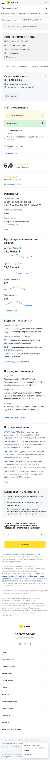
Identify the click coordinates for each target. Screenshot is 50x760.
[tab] (5, 66)
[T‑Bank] (12, 3)
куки (38, 745)
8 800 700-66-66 (25, 634)
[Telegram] (30, 644)
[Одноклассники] (25, 644)
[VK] (20, 644)
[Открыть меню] (3, 2)
